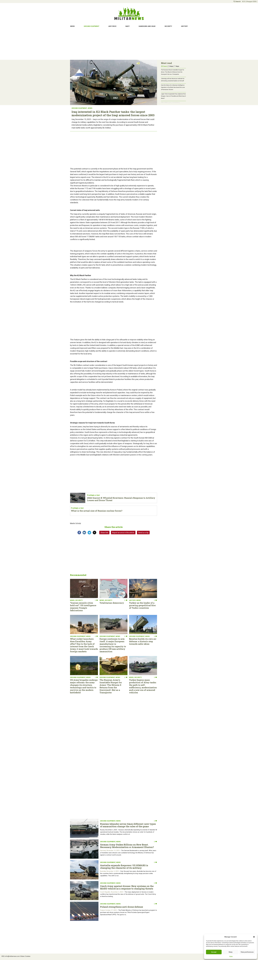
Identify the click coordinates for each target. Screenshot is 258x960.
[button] (254, 937)
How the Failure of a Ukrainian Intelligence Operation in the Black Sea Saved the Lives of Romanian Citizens (173, 87)
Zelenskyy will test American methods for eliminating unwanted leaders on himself (172, 80)
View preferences (247, 952)
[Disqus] (113, 758)
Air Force (112, 26)
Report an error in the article (123, 532)
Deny (230, 952)
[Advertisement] (129, 44)
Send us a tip (143, 532)
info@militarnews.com (12, 956)
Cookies (27, 956)
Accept (213, 952)
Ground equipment (91, 26)
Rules (231, 956)
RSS (3, 956)
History (184, 26)
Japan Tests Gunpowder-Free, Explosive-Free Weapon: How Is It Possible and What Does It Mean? (173, 96)
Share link (104, 532)
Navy (127, 26)
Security (168, 26)
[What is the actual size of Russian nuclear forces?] (113, 511)
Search (238, 1)
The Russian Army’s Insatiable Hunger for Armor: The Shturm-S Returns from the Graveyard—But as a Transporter (172, 72)
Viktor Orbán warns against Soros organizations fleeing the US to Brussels (172, 104)
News (72, 26)
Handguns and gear (147, 26)
